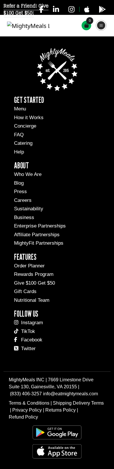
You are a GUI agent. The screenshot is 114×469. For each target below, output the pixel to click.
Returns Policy (60, 410)
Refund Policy (23, 417)
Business (24, 217)
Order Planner (29, 266)
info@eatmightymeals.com (70, 393)
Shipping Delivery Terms (78, 403)
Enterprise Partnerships (40, 226)
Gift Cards (25, 291)
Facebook (31, 340)
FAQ (19, 134)
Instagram (32, 322)
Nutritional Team (31, 300)
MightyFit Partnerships (38, 243)
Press (20, 191)
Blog (19, 183)
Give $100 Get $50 (34, 283)
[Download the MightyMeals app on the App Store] (86, 9)
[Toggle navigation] (101, 25)
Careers (23, 200)
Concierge (25, 126)
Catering (23, 143)
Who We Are (28, 174)
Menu (20, 109)
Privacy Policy (27, 410)
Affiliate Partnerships (37, 234)
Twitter (28, 348)
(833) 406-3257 (26, 393)
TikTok (28, 331)
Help (19, 152)
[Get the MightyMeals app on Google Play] (102, 9)
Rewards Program (33, 274)
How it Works (29, 117)
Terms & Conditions (29, 403)
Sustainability (28, 208)
